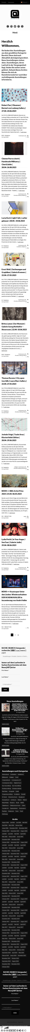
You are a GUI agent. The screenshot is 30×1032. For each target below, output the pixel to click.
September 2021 (15, 876)
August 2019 (24, 899)
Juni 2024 (10, 845)
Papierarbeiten (14, 808)
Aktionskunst (5, 774)
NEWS (25, 516)
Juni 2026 (18, 822)
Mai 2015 (16, 947)
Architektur (13, 774)
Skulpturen (24, 195)
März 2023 (4, 859)
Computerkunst (6, 780)
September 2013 (6, 961)
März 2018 (4, 916)
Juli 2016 (4, 935)
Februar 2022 (12, 870)
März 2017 (4, 927)
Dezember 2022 (6, 862)
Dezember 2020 (6, 884)
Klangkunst (21, 797)
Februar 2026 (19, 825)
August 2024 (24, 842)
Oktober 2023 (5, 853)
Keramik (23, 794)
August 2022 (24, 865)
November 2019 (16, 896)
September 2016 (15, 933)
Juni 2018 (10, 913)
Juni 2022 (10, 867)
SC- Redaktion (5, 246)
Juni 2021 (10, 879)
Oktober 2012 (5, 966)
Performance (22, 808)
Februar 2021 (12, 882)
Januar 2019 (20, 904)
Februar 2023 (12, 859)
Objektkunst (5, 805)
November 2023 (16, 850)
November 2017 (16, 918)
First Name (5, 670)
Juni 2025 (10, 833)
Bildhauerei (5, 777)
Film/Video (4, 791)
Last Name (5, 677)
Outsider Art (5, 808)
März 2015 (4, 949)
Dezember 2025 (14, 828)
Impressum (11, 2)
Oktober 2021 (5, 876)
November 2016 (16, 930)
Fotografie (11, 791)
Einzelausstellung (17, 195)
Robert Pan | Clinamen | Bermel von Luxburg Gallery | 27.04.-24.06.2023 (14, 108)
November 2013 (6, 958)
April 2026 (4, 825)
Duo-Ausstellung (6, 785)
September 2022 (15, 865)
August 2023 (24, 853)
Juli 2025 (4, 833)
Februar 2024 (12, 848)
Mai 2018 (16, 913)
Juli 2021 (4, 879)
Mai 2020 (16, 890)
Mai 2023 (16, 856)
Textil (21, 811)
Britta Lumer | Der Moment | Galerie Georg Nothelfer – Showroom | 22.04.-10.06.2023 (14, 327)
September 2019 (15, 899)
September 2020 (15, 887)
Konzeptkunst (5, 800)
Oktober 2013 (15, 958)
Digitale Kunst (17, 783)
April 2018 (23, 913)
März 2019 (4, 904)
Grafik (17, 791)
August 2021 (24, 876)
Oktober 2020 (5, 887)
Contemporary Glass (7, 783)
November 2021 (16, 873)
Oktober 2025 (5, 831)
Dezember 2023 (6, 850)
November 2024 (16, 839)
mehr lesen (23, 132)
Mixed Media (5, 802)
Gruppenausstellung (7, 794)
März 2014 (21, 952)
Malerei (24, 355)
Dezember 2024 (6, 839)
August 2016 (24, 933)
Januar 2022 (20, 870)
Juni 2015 (10, 947)
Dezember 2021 (6, 873)
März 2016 (4, 938)
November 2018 (16, 907)
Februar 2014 (5, 955)
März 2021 (4, 882)
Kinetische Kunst (12, 797)
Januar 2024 (20, 848)
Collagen (16, 467)
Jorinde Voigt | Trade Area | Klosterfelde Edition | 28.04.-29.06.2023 (13, 437)
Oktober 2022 (5, 865)
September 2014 (6, 952)
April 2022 (23, 867)
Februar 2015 (12, 949)
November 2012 (16, 964)
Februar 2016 (12, 938)
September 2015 (15, 944)
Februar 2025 (12, 836)
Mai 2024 (16, 845)
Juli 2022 (4, 867)
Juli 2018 (4, 913)
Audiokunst (21, 774)
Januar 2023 (20, 859)
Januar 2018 (20, 916)
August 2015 (24, 944)
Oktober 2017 (5, 921)
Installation (19, 246)
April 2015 (23, 947)
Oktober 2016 (5, 933)
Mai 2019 (16, 901)
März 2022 (4, 870)
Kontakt (4, 2)
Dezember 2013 (22, 955)
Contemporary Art (22, 135)
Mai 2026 (24, 822)
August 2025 (24, 831)
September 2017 (15, 921)
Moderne (12, 802)
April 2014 (14, 952)
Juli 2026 (12, 822)
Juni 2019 (10, 901)
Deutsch (24, 2)
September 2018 (15, 910)
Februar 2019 (12, 904)
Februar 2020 (12, 893)
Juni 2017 (10, 924)
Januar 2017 (20, 927)
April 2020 (23, 890)
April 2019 (23, 901)
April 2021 (23, 879)
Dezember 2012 (6, 964)
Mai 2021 (16, 879)
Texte (16, 811)
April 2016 (23, 935)
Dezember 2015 (6, 941)
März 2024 (4, 848)
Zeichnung (24, 301)
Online (23, 805)
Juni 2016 (10, 935)
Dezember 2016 (6, 930)
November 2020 (16, 884)
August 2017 (24, 921)
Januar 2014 (13, 955)
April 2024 (23, 845)
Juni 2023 (10, 856)
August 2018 (24, 910)
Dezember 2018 (6, 907)
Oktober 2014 (20, 949)
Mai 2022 (16, 867)
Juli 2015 (4, 947)
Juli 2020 (4, 890)
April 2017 (23, 924)
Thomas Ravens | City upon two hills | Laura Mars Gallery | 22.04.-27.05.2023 (14, 381)
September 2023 (15, 853)
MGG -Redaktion (6, 135)
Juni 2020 (10, 890)
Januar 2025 (20, 836)
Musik (17, 802)
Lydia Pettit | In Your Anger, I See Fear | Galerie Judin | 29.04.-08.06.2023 (13, 542)
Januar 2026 (5, 828)
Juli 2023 (4, 856)
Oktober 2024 (5, 842)
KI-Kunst (4, 797)
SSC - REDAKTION (6, 516)
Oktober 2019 (5, 899)
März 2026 (11, 825)
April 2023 (23, 856)
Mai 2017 (16, 924)
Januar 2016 (20, 938)
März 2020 (4, 893)
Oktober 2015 (5, 944)
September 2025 (15, 831)
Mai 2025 (16, 833)
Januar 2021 (20, 882)
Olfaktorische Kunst (15, 805)
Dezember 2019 (6, 896)
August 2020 (24, 887)
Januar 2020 (20, 893)
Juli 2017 (4, 924)
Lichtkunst (13, 800)
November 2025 (23, 828)
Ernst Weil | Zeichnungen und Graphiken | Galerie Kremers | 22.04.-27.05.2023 (14, 272)
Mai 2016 (16, 935)
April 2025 (23, 833)
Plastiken (4, 811)
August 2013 (15, 961)
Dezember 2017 (6, 918)
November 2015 (16, 941)
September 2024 (15, 842)
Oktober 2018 (5, 910)
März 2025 (4, 836)
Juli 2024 (4, 845)
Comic (16, 777)
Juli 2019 (4, 901)
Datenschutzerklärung (12, 1022)
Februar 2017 (12, 927)
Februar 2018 (12, 916)
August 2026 (5, 822)
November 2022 (16, 862)
